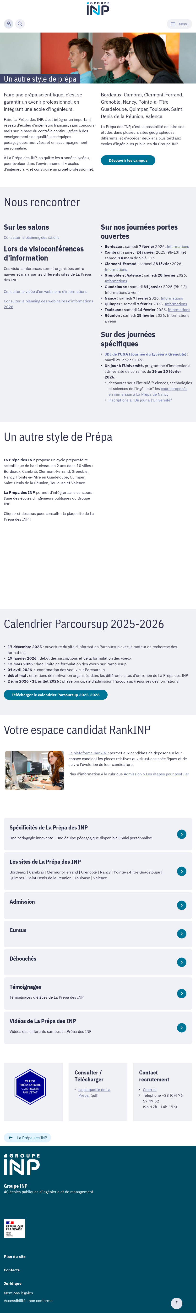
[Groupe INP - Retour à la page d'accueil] (98, 8)
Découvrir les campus (128, 160)
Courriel (150, 1089)
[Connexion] (8, 24)
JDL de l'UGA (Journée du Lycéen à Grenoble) (145, 354)
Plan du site (15, 1256)
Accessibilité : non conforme (28, 1300)
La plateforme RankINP (89, 753)
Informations (178, 246)
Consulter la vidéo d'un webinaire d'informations (45, 291)
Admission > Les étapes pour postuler (156, 774)
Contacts (12, 1270)
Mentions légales (18, 1293)
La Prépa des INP (32, 1137)
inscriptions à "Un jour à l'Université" (140, 400)
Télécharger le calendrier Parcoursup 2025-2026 (56, 694)
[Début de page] (178, 1303)
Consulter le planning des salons (32, 237)
